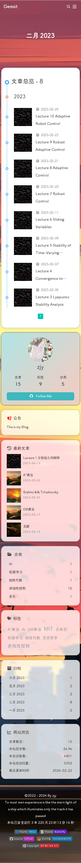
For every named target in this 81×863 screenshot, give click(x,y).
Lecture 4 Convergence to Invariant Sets (49, 275)
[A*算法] (14, 478)
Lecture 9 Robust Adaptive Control (50, 146)
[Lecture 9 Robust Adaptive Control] (23, 143)
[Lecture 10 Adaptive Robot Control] (23, 117)
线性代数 (32, 638)
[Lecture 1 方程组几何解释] (14, 461)
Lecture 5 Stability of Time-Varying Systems (53, 250)
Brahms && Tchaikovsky (40, 492)
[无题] (14, 530)
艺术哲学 (50, 638)
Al (23, 630)
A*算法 (28, 475)
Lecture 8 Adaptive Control (52, 172)
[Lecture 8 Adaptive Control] (23, 169)
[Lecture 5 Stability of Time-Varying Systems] (23, 246)
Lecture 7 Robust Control (50, 198)
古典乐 (61, 630)
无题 (26, 526)
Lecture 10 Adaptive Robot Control (53, 120)
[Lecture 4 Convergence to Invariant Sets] (23, 272)
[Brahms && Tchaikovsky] (14, 495)
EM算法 (28, 509)
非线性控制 (19, 646)
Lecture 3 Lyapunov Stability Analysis (52, 301)
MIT (48, 629)
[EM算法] (14, 512)
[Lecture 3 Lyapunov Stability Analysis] (23, 298)
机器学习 (15, 638)
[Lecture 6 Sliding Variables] (23, 220)
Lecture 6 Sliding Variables (50, 223)
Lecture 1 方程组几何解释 (41, 458)
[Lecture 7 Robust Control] (23, 194)
